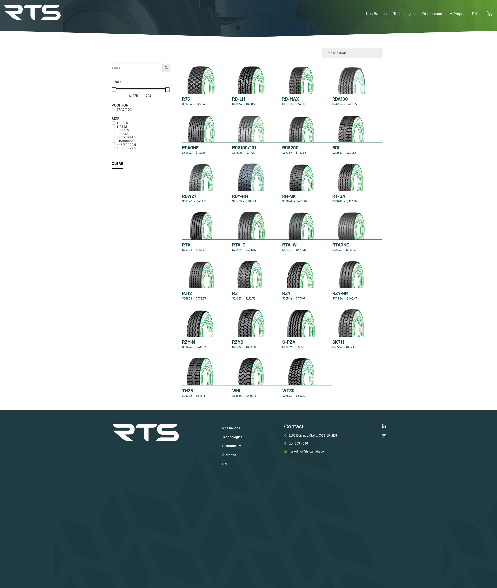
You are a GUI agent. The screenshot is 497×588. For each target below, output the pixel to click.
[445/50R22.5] (113, 144)
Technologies (404, 14)
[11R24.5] (113, 126)
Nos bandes (376, 14)
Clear (117, 164)
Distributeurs (432, 14)
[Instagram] (384, 436)
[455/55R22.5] (113, 148)
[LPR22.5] (113, 130)
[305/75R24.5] (113, 137)
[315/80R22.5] (113, 141)
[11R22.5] (113, 123)
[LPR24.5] (113, 133)
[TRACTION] (113, 109)
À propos (457, 14)
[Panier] (491, 13)
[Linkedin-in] (384, 427)
